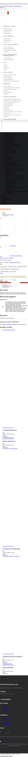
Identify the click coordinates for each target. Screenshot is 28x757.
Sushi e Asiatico (6, 197)
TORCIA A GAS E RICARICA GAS (10, 89)
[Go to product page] (15, 378)
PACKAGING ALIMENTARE (8, 55)
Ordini (4, 707)
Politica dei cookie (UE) (8, 724)
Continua (10, 756)
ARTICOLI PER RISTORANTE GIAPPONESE (12, 87)
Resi (3, 720)
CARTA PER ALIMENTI (8, 58)
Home (4, 195)
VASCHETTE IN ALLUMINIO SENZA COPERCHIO (12, 111)
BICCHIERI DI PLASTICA (8, 30)
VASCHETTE (6, 116)
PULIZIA (5, 62)
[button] (2, 7)
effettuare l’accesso (6, 324)
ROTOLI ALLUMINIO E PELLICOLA (10, 74)
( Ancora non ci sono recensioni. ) (7, 258)
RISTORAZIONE (6, 83)
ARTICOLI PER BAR (7, 86)
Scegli (4, 435)
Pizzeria (4, 201)
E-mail (9, 282)
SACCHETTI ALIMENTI (8, 77)
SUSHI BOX (8, 173)
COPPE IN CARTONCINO (8, 103)
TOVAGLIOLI (6, 51)
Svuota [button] (1, 273)
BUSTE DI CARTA (7, 38)
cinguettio (22, 282)
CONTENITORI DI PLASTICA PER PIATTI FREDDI (12, 100)
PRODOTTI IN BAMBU (8, 92)
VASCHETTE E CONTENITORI (9, 96)
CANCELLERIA (6, 41)
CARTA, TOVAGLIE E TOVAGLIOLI (10, 44)
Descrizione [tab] (5, 284)
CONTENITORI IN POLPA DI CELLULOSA (11, 102)
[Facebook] (7, 732)
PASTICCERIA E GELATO (8, 105)
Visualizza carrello (4, 756)
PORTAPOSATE (7, 107)
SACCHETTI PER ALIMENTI (9, 59)
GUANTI (5, 69)
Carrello (4, 709)
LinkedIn (2, 282)
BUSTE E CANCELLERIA (8, 36)
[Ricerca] (8, 12)
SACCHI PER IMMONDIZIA (8, 79)
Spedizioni (5, 719)
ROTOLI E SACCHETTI (8, 72)
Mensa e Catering (6, 199)
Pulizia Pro (5, 202)
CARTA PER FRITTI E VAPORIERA (10, 50)
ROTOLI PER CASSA (7, 76)
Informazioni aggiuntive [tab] (7, 286)
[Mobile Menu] (0, 16)
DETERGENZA (8, 157)
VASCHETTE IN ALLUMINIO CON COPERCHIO (12, 114)
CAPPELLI (6, 66)
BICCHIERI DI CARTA (8, 28)
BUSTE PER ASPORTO (8, 40)
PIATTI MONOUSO (7, 31)
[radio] (3, 267)
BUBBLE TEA (6, 90)
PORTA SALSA (6, 108)
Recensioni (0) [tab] (6, 287)
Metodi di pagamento (7, 722)
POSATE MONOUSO (7, 33)
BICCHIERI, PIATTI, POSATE (9, 26)
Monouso (4, 130)
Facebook (26, 282)
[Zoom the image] (14, 741)
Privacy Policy (6, 723)
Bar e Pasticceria (6, 126)
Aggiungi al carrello (4, 281)
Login (4, 706)
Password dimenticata (7, 711)
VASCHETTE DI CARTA (8, 110)
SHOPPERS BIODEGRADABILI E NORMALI (15, 165)
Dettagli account (6, 710)
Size (1, 264)
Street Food (5, 198)
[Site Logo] (11, 6)
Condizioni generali (7, 718)
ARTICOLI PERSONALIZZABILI (9, 119)
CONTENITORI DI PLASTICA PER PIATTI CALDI (12, 99)
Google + (6, 282)
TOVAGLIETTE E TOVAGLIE (9, 48)
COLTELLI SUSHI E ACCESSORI (10, 149)
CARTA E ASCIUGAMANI (11, 144)
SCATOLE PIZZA (7, 113)
